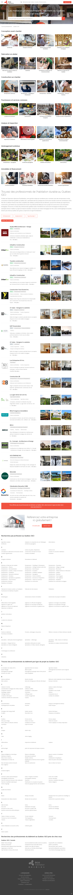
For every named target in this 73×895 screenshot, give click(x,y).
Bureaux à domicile (53, 681)
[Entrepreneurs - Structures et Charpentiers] (66, 383)
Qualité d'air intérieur (6, 789)
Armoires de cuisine (5, 673)
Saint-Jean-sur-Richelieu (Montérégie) (33, 848)
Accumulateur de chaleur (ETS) (16, 490)
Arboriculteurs (52, 542)
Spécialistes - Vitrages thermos (8, 643)
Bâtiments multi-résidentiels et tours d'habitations (20, 233)
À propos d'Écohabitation (25, 875)
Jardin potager (4, 748)
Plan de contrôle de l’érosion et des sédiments (12, 780)
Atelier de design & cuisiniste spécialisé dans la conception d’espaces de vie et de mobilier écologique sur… (23, 318)
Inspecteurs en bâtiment (6, 608)
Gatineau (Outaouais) (6, 844)
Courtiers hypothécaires (6, 553)
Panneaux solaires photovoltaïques (9, 776)
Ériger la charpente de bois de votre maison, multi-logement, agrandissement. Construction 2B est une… (21, 387)
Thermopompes (19, 492)
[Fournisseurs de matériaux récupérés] (66, 430)
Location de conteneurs (6, 620)
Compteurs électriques (6, 695)
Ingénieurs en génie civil (6, 604)
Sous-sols (3, 806)
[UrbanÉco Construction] (4, 249)
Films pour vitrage (5, 720)
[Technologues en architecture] (66, 445)
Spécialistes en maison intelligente (9, 645)
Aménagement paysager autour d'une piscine (35, 671)
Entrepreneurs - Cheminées (55, 565)
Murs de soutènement (30, 763)
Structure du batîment (54, 806)
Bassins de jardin (29, 679)
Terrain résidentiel (29, 816)
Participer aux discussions (48, 880)
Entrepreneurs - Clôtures (7, 567)
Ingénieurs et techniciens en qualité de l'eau (59, 606)
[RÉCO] (4, 430)
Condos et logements (24, 312)
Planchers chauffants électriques (56, 780)
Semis (26, 805)
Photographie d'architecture (7, 778)
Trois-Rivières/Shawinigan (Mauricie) (57, 850)
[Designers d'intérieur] (66, 250)
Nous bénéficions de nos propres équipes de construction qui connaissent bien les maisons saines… (23, 283)
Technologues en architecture (17, 443)
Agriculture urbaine (24, 399)
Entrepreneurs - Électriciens (16, 457)
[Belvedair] (4, 476)
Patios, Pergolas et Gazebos (31, 776)
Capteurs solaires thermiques (55, 687)
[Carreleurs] (66, 365)
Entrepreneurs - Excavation (31, 570)
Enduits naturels (28, 711)
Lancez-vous (67, 2)
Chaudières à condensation (31, 690)
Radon (2, 795)
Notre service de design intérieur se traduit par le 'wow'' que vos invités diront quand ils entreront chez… (22, 253)
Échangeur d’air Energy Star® (8, 711)
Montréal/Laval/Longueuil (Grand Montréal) (11, 846)
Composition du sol (53, 694)
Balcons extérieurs (5, 679)
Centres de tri (52, 550)
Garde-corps (28, 730)
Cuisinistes (16, 344)
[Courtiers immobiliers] (66, 415)
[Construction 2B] (4, 382)
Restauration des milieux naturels (9, 799)
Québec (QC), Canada (7, 220)
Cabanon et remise (5, 687)
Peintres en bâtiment (6, 632)
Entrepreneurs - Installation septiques (33, 572)
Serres (50, 805)
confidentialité (28, 884)
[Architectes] (66, 233)
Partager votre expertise (49, 878)
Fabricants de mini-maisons (31, 589)
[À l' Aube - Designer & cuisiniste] (4, 313)
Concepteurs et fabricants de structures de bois (12, 551)
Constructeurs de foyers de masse (33, 551)
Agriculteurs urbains (15, 396)
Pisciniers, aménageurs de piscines (33, 632)
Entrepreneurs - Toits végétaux (56, 577)
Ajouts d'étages (4, 669)
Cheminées (27, 692)
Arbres (50, 671)
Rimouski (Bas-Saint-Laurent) (55, 846)
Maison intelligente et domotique (9, 754)
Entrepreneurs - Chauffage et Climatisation (20, 488)
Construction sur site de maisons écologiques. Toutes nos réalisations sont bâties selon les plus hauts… (23, 480)
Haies (2, 736)
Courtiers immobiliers (15, 413)
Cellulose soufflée (29, 688)
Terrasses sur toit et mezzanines (8, 818)
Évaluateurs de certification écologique (57, 581)
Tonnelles (51, 819)
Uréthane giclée (28, 825)
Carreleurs (12, 362)
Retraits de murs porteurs (31, 799)
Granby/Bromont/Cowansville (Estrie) (33, 844)
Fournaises (12, 492)
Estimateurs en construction (31, 581)
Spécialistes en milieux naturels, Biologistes (35, 645)
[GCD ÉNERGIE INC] (4, 460)
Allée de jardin (28, 669)
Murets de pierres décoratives (55, 759)
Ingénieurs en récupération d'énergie (57, 604)
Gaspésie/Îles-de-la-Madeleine (56, 842)
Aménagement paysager (7, 671)
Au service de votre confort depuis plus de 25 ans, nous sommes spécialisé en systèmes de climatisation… (22, 497)
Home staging (28, 736)
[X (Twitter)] (39, 867)
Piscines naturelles (53, 778)
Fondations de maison (30, 722)
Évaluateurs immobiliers (6, 583)
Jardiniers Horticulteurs (6, 614)
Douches (27, 705)
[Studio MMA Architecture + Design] (4, 232)
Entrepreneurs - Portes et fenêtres (22, 328)
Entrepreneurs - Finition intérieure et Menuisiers (60, 570)
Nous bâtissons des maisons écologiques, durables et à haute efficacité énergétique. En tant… (23, 269)
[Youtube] (32, 867)
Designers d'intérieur (19, 247)
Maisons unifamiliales (14, 231)
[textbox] (35, 18)
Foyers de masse (29, 724)
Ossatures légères (5, 770)
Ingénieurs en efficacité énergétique (33, 602)
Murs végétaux (4, 764)
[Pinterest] (41, 867)
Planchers (17, 429)
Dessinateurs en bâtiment (31, 559)
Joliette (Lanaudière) (53, 844)
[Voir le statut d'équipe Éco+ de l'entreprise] (11, 228)
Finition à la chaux (29, 720)
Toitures (3, 819)
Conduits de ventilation (54, 695)
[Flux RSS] (44, 867)
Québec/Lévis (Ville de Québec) (32, 846)
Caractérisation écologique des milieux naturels (12, 688)
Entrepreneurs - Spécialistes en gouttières (10, 577)
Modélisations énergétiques (55, 758)
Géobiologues (4, 596)
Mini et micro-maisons (6, 758)
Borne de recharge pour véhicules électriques (19, 460)
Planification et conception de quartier (33, 782)
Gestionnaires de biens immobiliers (33, 596)
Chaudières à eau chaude (54, 690)
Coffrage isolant (28, 694)
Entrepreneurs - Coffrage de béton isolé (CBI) (35, 567)
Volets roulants (4, 831)
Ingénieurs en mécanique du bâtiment (33, 604)
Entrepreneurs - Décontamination (9, 569)
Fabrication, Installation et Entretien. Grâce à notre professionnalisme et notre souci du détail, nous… (21, 335)
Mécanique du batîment (30, 756)
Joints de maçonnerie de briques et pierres (34, 748)
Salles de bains (24, 429)
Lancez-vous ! (47, 525)
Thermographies (29, 818)
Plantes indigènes (53, 782)
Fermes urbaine (52, 719)
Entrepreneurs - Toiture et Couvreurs (33, 579)
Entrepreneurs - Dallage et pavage (56, 567)
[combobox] (36, 18)
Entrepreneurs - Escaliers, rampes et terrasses (12, 570)
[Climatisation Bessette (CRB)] (4, 492)
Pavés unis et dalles (53, 776)
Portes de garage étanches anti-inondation (35, 783)
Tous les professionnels (6, 26)
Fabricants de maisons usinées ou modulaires (11, 589)
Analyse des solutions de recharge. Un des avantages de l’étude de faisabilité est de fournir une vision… (23, 465)
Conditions (20, 884)
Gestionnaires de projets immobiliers (57, 596)
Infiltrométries (4, 742)
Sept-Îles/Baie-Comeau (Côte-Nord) (9, 850)
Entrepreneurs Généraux (20, 263)
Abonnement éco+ (48, 877)
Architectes (17, 228)
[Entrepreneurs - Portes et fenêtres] (66, 331)
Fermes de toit (28, 719)
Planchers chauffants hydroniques (9, 782)
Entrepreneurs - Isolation (54, 572)
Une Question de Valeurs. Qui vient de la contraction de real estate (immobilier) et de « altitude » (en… (23, 419)
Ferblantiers (51, 589)
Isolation (51, 742)
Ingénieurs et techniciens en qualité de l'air (34, 606)
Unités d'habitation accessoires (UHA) (10, 825)
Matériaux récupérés (6, 756)
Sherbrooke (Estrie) (29, 850)
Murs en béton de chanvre (55, 763)
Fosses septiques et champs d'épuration (58, 722)
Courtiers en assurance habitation (56, 551)
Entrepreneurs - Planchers (55, 574)
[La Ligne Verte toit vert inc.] (4, 399)
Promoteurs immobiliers (6, 633)
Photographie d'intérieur (30, 778)
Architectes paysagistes (30, 543)
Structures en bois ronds (7, 808)
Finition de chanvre (53, 720)
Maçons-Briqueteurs (6, 626)
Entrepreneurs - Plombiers (7, 576)
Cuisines (22, 346)
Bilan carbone (4, 681)
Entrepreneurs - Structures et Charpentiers (20, 378)
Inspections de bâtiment (30, 742)
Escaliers (3, 713)
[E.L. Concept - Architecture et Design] (4, 445)
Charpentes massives (6, 690)
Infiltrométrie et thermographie (8, 602)
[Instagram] (34, 867)
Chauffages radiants (28, 490)
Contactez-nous (25, 882)
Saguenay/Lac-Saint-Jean (7, 848)
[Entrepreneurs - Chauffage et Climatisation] (66, 492)
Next (71, 41)
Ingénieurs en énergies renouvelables (57, 602)
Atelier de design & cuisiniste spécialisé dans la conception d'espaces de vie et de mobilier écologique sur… (23, 353)
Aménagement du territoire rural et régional (59, 669)
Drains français (52, 705)
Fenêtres (12, 330)
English (47, 889)
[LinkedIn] (36, 867)
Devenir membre (25, 877)
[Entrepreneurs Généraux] (66, 265)
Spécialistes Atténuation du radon (32, 643)
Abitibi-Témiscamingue (6, 842)
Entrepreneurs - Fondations (7, 572)
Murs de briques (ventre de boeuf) (9, 763)
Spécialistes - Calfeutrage (31, 640)
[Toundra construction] (4, 265)
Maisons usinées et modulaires (26, 294)
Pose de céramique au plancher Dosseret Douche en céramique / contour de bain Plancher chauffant (22, 369)
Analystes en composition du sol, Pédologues (35, 542)
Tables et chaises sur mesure (8, 816)
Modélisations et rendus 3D (7, 759)
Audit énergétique (29, 673)
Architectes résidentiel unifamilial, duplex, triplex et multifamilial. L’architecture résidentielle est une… (21, 237)
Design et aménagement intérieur (17, 348)
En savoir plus (36, 525)
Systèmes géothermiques (31, 810)
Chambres (51, 688)
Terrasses (51, 816)
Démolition (27, 703)
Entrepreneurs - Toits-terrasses (8, 579)
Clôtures (50, 692)
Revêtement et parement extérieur (57, 799)
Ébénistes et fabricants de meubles (9, 565)
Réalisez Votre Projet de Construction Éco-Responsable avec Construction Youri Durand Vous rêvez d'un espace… (22, 300)
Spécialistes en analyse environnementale (58, 643)
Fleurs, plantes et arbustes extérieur (9, 722)
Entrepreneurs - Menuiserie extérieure (10, 574)
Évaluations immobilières (54, 713)
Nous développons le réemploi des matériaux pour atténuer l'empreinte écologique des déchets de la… (21, 434)
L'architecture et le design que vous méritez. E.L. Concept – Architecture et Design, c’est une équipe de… (23, 449)
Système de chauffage (54, 808)
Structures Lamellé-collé (30, 808)
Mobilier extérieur (29, 758)
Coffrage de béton (5, 694)
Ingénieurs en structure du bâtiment (9, 606)
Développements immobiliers (8, 705)
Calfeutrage (27, 687)
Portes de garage (5, 783)
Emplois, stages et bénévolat (25, 878)
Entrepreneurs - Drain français (32, 569)
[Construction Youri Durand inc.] (4, 295)
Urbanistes (3, 657)
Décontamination (5, 703)
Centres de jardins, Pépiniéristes (32, 550)
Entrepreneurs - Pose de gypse (56, 576)
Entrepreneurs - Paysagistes (31, 574)
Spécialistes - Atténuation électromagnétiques (11, 640)
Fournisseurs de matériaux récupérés (18, 427)
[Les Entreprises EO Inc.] (4, 365)
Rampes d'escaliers (29, 795)
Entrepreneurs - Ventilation (55, 579)
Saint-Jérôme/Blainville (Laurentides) (57, 848)
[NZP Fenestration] (4, 331)
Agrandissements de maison (16, 296)
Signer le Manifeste (25, 880)
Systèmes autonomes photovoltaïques (10, 810)
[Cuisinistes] (66, 348)
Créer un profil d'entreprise (48, 875)
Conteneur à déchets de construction (9, 697)
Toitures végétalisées (14, 399)
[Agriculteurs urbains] (66, 400)
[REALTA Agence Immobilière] (4, 414)
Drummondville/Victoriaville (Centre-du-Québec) (36, 842)
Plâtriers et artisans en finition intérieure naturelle (60, 632)
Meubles (51, 756)
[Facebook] (29, 867)
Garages (3, 730)
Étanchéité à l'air (29, 713)
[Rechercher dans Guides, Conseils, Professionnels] (22, 2)
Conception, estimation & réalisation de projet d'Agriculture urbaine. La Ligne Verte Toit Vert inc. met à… (22, 403)
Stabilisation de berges (30, 806)
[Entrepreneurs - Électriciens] (66, 461)
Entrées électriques (14, 462)
